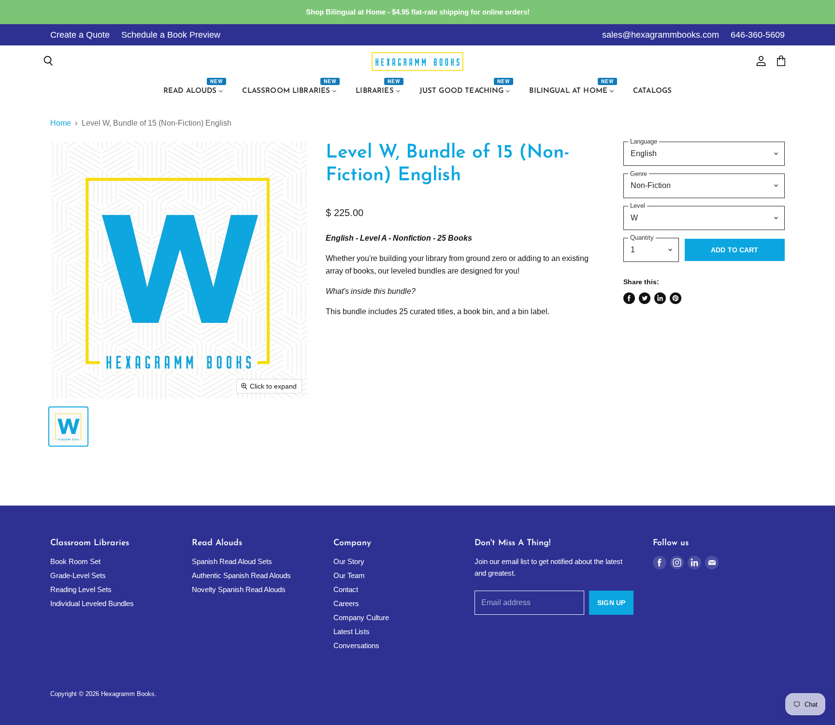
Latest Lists (351, 631)
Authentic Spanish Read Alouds (241, 575)
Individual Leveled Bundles (92, 603)
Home (60, 123)
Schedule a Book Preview (170, 35)
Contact (345, 589)
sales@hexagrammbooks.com (660, 35)
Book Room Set (75, 561)
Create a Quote (80, 35)
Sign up (611, 603)
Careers (346, 603)
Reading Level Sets (81, 589)
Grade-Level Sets (78, 575)
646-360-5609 (758, 35)
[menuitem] (194, 91)
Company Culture (361, 617)
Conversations (356, 645)
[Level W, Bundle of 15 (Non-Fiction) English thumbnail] (68, 426)
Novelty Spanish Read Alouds (239, 589)
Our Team (349, 575)
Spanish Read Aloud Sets (232, 561)
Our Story (348, 561)
